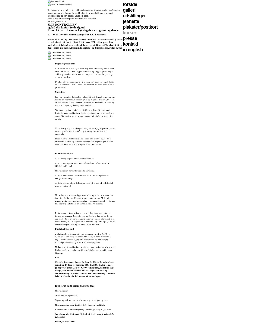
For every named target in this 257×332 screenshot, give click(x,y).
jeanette (131, 21)
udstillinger (134, 15)
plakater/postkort (140, 27)
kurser (129, 32)
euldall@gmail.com (57, 21)
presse (130, 38)
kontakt (130, 44)
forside (130, 4)
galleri (129, 10)
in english (133, 49)
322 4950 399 (79, 267)
